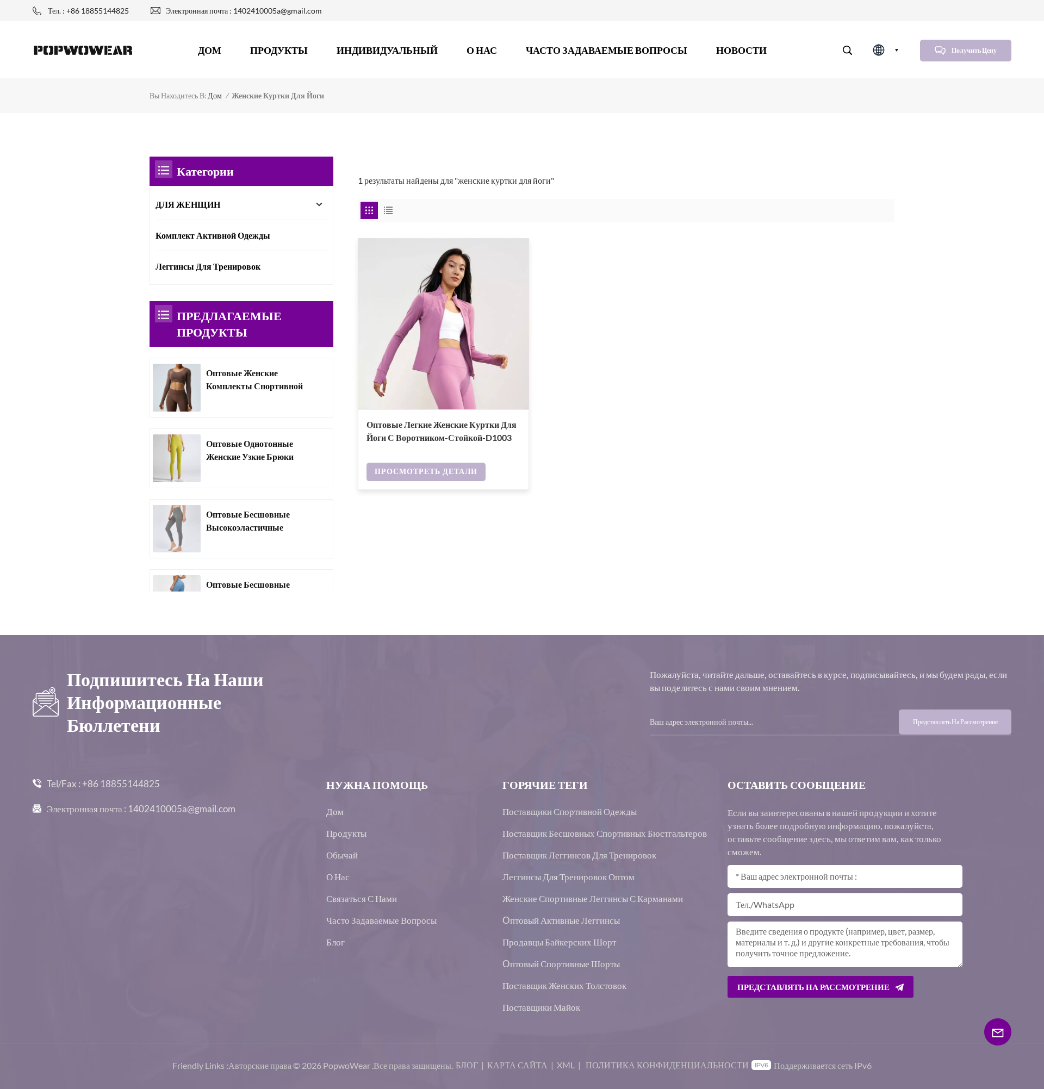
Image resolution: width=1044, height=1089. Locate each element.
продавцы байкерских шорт (559, 942)
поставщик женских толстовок (564, 985)
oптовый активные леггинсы (561, 920)
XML (566, 1065)
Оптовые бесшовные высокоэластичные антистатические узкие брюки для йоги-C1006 (253, 521)
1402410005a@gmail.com (181, 808)
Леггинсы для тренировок (208, 266)
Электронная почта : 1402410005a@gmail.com (244, 10)
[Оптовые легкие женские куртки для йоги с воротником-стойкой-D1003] (443, 323)
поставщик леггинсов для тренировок (579, 855)
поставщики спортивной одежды (569, 811)
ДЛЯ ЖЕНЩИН (188, 204)
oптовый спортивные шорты (561, 964)
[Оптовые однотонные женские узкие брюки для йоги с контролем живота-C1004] (177, 458)
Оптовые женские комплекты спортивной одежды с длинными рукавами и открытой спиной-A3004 (254, 380)
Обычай (342, 855)
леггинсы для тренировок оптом (568, 877)
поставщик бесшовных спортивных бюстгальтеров (604, 833)
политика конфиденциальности (667, 1065)
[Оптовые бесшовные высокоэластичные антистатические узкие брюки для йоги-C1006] (177, 529)
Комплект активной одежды (213, 235)
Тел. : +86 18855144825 (88, 10)
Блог (335, 942)
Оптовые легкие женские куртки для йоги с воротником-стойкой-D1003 (441, 431)
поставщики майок (541, 1007)
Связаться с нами (361, 898)
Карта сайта (517, 1065)
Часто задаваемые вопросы (606, 50)
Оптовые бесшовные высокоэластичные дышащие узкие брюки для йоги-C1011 (253, 591)
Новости (741, 50)
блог (467, 1065)
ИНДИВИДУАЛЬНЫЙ (387, 50)
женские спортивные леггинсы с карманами (592, 898)
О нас (482, 50)
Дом (209, 50)
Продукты (279, 50)
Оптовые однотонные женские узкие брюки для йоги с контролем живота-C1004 (251, 450)
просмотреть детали (426, 471)
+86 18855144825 (121, 783)
